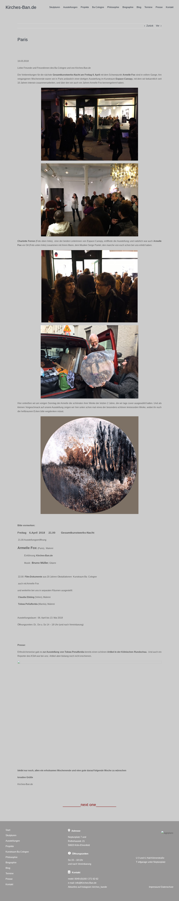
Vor (157, 26)
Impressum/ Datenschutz (161, 887)
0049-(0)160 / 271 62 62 (86, 879)
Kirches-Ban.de (21, 7)
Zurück (149, 26)
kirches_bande (99, 887)
